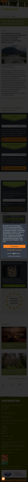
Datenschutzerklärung (16, 256)
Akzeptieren (14, 246)
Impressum (10, 256)
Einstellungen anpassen (14, 250)
